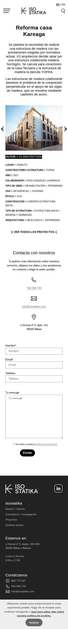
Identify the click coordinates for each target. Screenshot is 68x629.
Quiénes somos (14, 525)
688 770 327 (18, 580)
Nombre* (10, 345)
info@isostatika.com (34, 306)
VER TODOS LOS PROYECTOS (34, 231)
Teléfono (10, 373)
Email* (9, 359)
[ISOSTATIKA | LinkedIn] (58, 488)
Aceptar (34, 622)
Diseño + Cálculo (15, 508)
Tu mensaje (12, 392)
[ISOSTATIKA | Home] (34, 10)
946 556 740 (34, 288)
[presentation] (2, 129)
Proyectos (11, 519)
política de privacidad (46, 444)
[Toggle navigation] (7, 11)
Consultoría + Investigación (21, 514)
